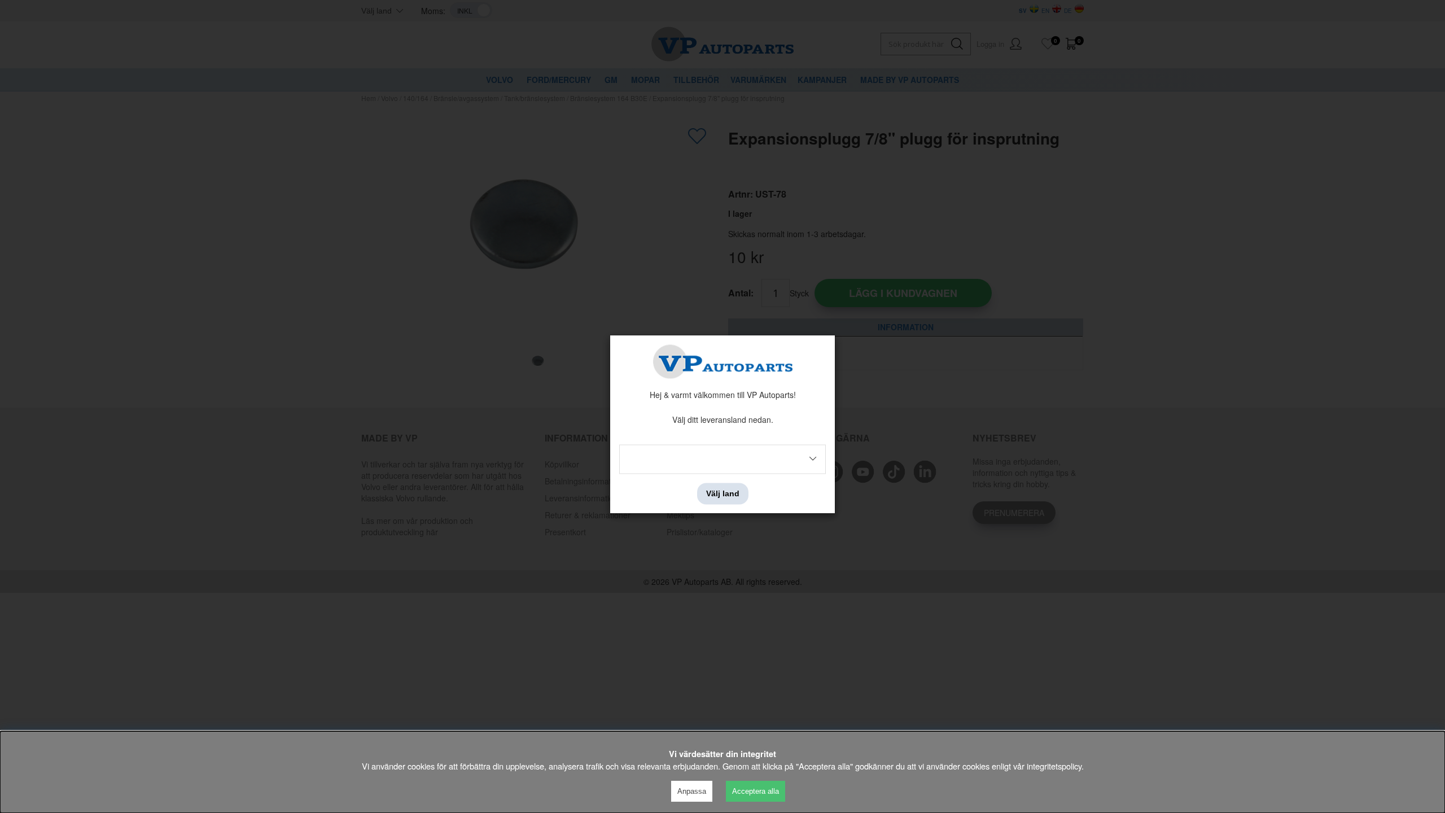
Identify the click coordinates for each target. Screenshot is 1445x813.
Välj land (722, 493)
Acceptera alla (755, 791)
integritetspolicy (1054, 766)
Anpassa (691, 791)
